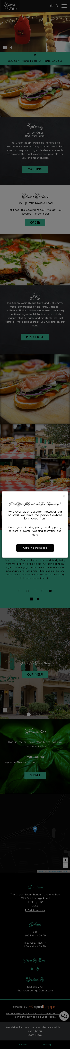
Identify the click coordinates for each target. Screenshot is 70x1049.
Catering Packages (35, 548)
